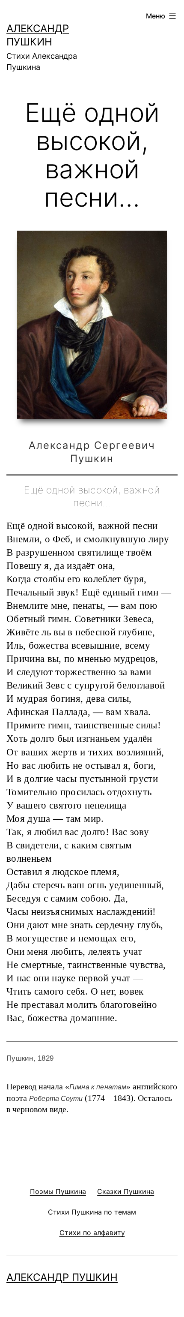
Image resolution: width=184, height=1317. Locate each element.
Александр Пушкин (62, 1277)
